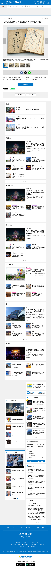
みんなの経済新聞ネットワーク (25, 557)
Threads (44, 2)
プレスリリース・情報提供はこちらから (32, 542)
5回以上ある (32, 455)
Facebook (35, 2)
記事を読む (25, 84)
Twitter (38, 2)
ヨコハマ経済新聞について (17, 542)
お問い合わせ (25, 544)
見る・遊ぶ (15, 6)
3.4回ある (31, 453)
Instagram (41, 2)
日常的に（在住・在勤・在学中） (37, 457)
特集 (42, 6)
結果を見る (40, 461)
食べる (9, 6)
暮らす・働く (28, 6)
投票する (31, 461)
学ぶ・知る (36, 6)
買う (22, 6)
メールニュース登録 (31, 546)
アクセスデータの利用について (14, 544)
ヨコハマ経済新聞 (13, 2)
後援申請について (42, 544)
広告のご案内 (33, 544)
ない (30, 448)
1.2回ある (31, 451)
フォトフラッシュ (7, 18)
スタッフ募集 (21, 546)
